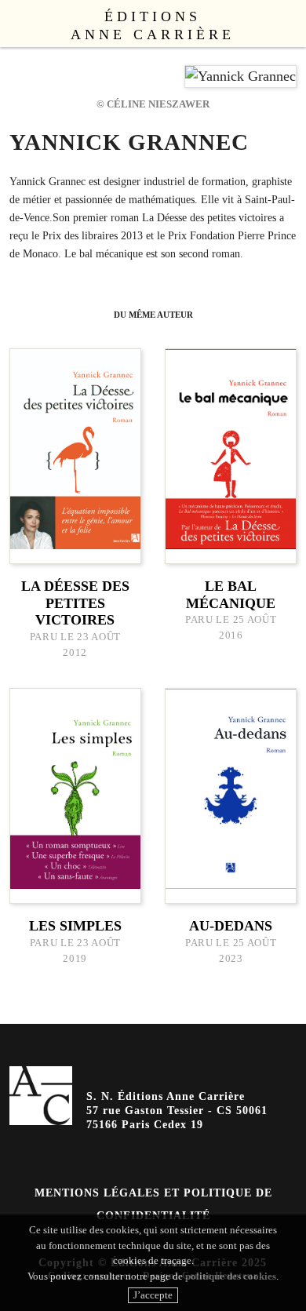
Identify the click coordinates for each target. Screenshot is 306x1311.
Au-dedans (230, 926)
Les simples (75, 926)
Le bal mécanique (230, 594)
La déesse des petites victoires (75, 603)
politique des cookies (230, 1276)
